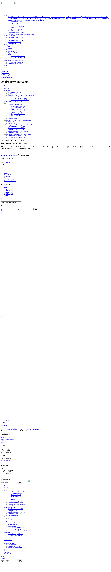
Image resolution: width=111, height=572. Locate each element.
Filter (35, 209)
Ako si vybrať (4, 442)
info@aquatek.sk (5, 460)
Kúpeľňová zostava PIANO (15, 515)
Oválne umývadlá (16, 495)
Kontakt (3, 440)
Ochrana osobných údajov (8, 439)
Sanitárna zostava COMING (19, 530)
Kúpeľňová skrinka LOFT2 (15, 510)
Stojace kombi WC (13, 524)
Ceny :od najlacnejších (10, 179)
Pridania (6, 178)
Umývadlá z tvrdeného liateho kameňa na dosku (21, 506)
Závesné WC (11, 523)
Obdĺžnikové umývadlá (18, 429)
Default (6, 173)
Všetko (6, 187)
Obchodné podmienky (7, 437)
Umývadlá (28, 429)
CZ (6, 68)
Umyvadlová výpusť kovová (15, 534)
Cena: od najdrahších (10, 181)
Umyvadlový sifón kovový (15, 535)
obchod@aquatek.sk (6, 462)
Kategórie (3, 86)
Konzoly (10, 520)
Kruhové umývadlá (16, 493)
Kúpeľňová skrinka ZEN (14, 513)
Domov (3, 155)
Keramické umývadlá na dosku (16, 492)
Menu (2, 161)
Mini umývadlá (15, 499)
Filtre (2, 166)
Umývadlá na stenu (10, 155)
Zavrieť (3, 422)
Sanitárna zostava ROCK (18, 529)
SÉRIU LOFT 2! (26, 1)
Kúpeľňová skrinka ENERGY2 (16, 512)
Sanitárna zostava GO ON (18, 527)
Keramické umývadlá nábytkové (16, 504)
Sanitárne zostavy (12, 526)
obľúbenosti (7, 174)
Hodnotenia (7, 176)
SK (2, 68)
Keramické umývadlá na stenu (16, 502)
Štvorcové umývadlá (16, 496)
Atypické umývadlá (16, 501)
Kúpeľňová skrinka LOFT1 (15, 509)
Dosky (9, 518)
